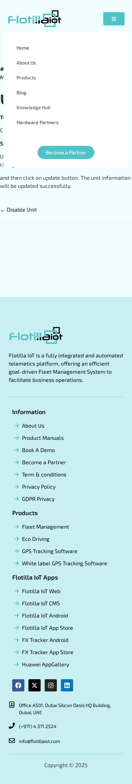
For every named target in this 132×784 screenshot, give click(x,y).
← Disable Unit (18, 209)
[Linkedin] (67, 685)
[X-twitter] (34, 685)
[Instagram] (51, 685)
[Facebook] (18, 685)
